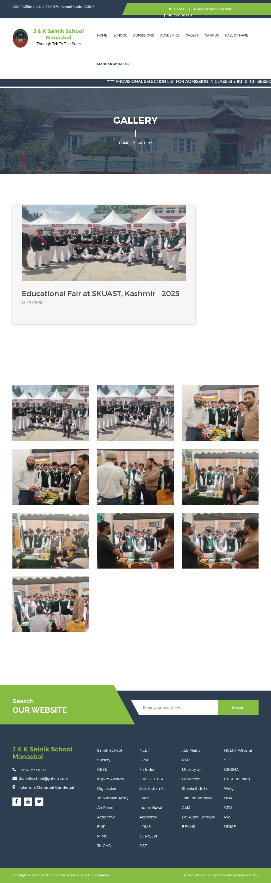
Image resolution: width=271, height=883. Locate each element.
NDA (228, 798)
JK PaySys (148, 836)
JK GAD (104, 845)
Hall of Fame (236, 35)
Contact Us (183, 15)
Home (179, 9)
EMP (101, 826)
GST (143, 845)
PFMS (102, 836)
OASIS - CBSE (151, 779)
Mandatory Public (113, 64)
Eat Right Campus (198, 817)
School (120, 35)
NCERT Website (238, 750)
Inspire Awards (110, 779)
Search (238, 707)
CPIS (228, 807)
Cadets (192, 35)
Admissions (143, 35)
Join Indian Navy (197, 798)
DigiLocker (106, 788)
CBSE (102, 769)
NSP (185, 760)
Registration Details (215, 9)
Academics (169, 35)
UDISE (230, 826)
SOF (228, 760)
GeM (186, 807)
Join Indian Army (112, 798)
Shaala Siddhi (194, 788)
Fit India (146, 769)
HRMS (145, 826)
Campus (212, 35)
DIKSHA (231, 769)
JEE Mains (191, 750)
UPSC (144, 760)
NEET (144, 750)
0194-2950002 (33, 770)
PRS (228, 817)
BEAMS (188, 826)
